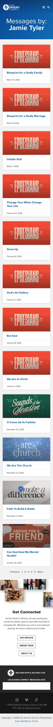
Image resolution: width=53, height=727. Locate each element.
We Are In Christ (17, 379)
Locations (13, 680)
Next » (41, 572)
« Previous (14, 572)
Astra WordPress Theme (26, 721)
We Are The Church (19, 465)
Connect (24, 680)
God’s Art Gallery (17, 292)
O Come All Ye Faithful (21, 422)
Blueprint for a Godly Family (24, 72)
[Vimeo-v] (26, 699)
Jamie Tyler (26, 28)
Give (43, 680)
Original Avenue (32, 708)
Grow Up (12, 249)
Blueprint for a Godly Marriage (26, 116)
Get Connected (27, 612)
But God (12, 336)
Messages (35, 680)
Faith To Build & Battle (21, 509)
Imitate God (14, 159)
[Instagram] (17, 699)
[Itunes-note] (36, 699)
